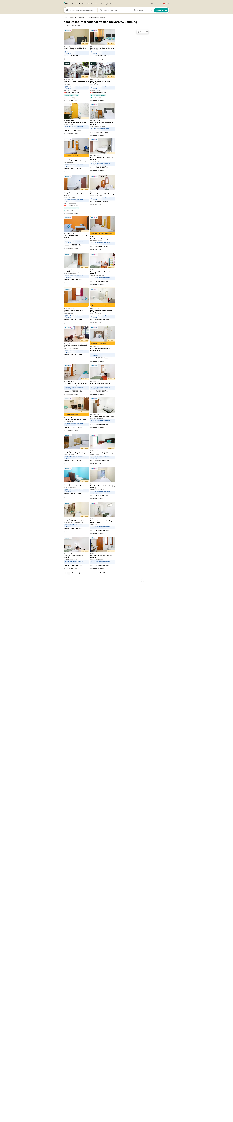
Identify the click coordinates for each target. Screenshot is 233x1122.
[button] (155, 3)
